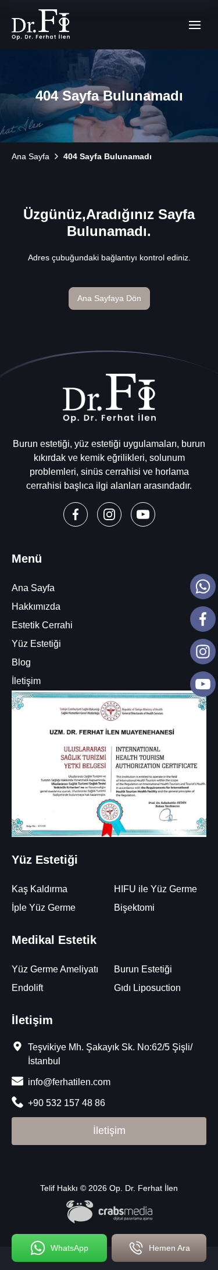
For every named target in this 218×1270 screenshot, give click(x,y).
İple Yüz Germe (44, 908)
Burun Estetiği (143, 969)
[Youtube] (143, 514)
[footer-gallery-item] (109, 764)
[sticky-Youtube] (203, 684)
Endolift (27, 988)
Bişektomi (134, 908)
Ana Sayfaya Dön (109, 298)
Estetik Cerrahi (42, 625)
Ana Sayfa (33, 588)
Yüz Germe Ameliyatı (55, 969)
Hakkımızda (36, 606)
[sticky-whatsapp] (203, 586)
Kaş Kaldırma (39, 889)
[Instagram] (109, 514)
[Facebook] (75, 514)
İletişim (26, 681)
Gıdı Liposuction (147, 988)
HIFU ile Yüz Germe (155, 889)
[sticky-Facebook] (203, 619)
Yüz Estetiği (36, 644)
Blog (21, 662)
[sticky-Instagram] (203, 651)
